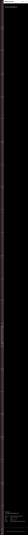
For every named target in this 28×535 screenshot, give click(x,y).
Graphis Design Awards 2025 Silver (17, 521)
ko (26, 1)
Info (23, 1)
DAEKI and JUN (8, 1)
